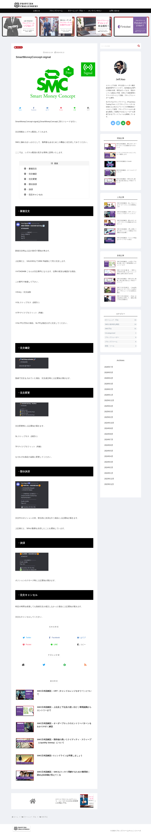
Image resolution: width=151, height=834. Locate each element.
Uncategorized (120, 333)
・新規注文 (32, 169)
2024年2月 (108, 467)
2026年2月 (108, 389)
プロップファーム (120, 342)
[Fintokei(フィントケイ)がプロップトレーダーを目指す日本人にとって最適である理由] (131, 27)
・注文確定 (32, 174)
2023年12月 (109, 479)
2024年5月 (108, 451)
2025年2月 (108, 417)
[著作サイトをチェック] (23, 664)
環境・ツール (120, 346)
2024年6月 (108, 445)
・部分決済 (32, 184)
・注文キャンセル (35, 195)
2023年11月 (109, 484)
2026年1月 (108, 395)
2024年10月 (109, 423)
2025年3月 (108, 412)
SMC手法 (19, 47)
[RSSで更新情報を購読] (85, 664)
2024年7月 (108, 439)
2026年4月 (108, 378)
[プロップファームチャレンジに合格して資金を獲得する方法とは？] (94, 27)
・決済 (30, 189)
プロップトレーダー (120, 337)
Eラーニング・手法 (120, 320)
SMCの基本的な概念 (120, 324)
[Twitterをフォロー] (44, 664)
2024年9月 (108, 428)
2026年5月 (108, 372)
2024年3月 (108, 462)
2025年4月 (108, 406)
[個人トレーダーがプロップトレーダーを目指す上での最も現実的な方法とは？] (57, 27)
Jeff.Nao (120, 79)
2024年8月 (108, 434)
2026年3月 (108, 384)
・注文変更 (32, 179)
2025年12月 (109, 400)
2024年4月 (108, 456)
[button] (88, 108)
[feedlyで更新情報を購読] (65, 664)
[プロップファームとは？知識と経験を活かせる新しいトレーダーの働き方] (19, 27)
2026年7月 (108, 367)
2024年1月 (108, 473)
